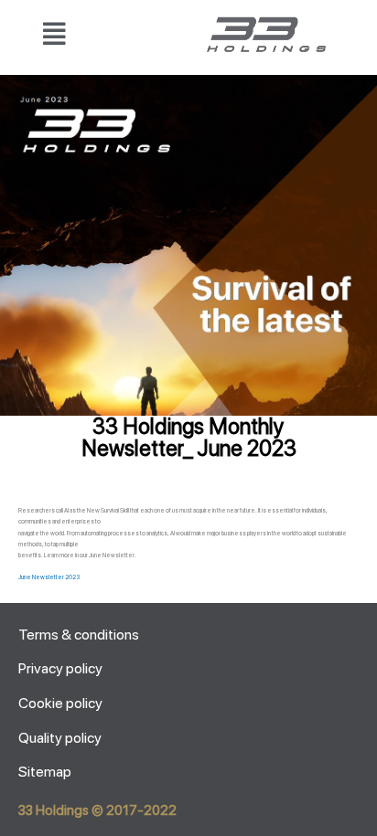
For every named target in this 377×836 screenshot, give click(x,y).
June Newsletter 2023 (49, 577)
